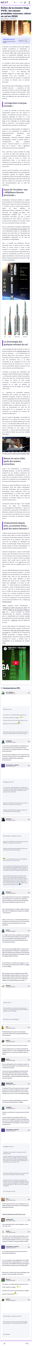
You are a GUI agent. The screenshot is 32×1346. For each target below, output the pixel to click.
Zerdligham (9, 741)
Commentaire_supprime (12, 765)
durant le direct (21, 351)
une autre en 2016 (21, 607)
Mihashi (8, 985)
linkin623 (8, 819)
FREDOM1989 (9, 1083)
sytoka (7, 930)
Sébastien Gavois (8, 39)
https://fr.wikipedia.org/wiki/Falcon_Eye (13, 1214)
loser (7, 1027)
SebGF (7, 1040)
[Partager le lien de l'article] (4, 1343)
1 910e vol (14, 620)
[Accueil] (4, 2)
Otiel (7, 1199)
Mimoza (8, 1279)
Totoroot (8, 892)
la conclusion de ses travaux (18, 229)
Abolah (8, 1231)
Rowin (7, 1059)
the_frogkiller (9, 692)
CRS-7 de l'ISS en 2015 (18, 630)
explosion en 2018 (8, 607)
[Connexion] (25, 2)
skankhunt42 (9, 1219)
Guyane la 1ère (19, 212)
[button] (29, 2)
